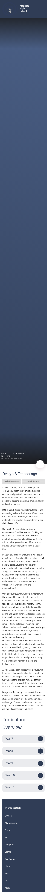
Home (4, 454)
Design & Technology (11, 459)
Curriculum (18, 454)
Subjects (5, 456)
